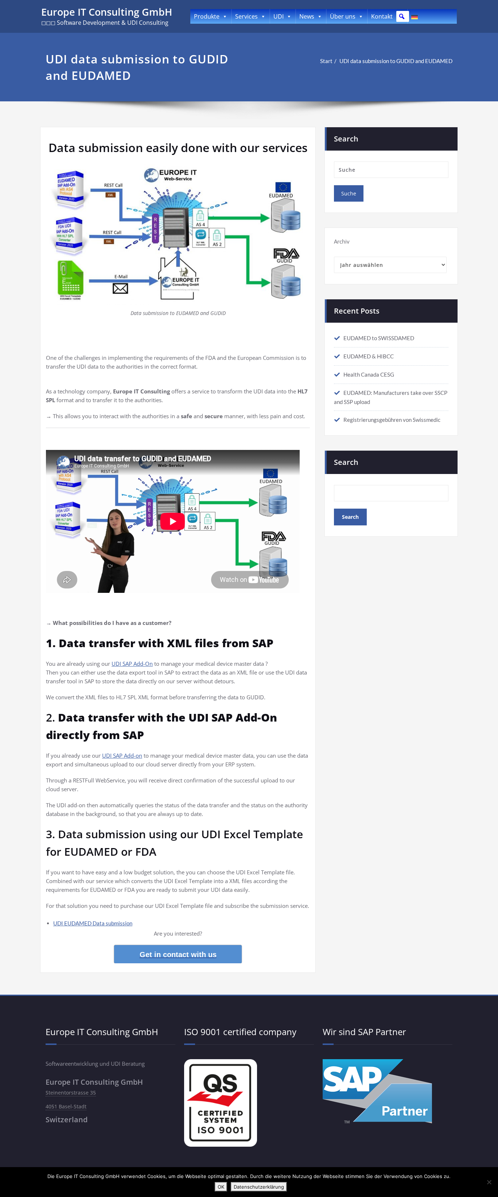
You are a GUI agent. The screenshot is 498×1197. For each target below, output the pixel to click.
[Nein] (489, 1182)
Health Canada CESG (368, 374)
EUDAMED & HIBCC (368, 356)
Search (346, 462)
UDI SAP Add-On (132, 663)
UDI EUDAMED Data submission (92, 923)
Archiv (342, 241)
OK (221, 1187)
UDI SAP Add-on (122, 755)
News (306, 16)
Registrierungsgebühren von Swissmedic (391, 419)
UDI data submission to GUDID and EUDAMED (395, 61)
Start (326, 61)
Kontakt (382, 16)
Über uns (342, 16)
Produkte (206, 16)
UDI (278, 16)
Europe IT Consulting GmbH (106, 12)
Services (246, 16)
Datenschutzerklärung (259, 1187)
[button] (401, 16)
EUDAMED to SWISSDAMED (378, 338)
